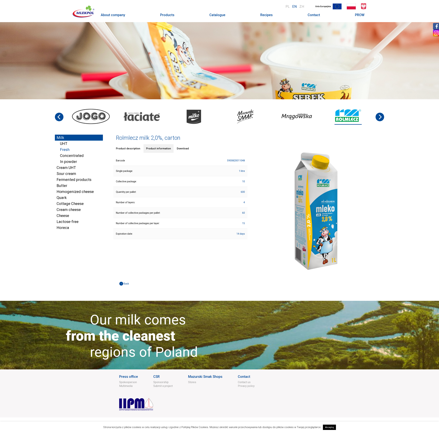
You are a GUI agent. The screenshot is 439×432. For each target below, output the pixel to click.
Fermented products (74, 179)
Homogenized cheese (75, 192)
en (294, 6)
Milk (60, 137)
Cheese (63, 216)
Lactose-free (68, 222)
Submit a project (163, 386)
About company (113, 15)
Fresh (64, 149)
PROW (359, 15)
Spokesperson (128, 382)
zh (301, 6)
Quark (62, 198)
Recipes (266, 15)
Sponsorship (161, 382)
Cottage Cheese (70, 204)
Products (167, 15)
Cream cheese (69, 210)
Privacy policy (246, 386)
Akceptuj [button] (329, 427)
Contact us (244, 382)
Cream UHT (66, 167)
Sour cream (66, 173)
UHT (63, 143)
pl (288, 6)
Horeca (63, 228)
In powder (68, 161)
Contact (314, 15)
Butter (62, 186)
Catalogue (217, 15)
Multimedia (126, 386)
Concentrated (72, 155)
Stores (192, 382)
